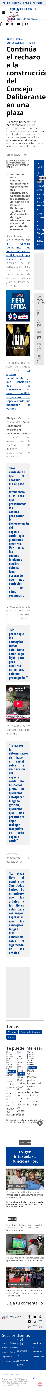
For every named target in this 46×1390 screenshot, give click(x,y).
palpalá (21, 1073)
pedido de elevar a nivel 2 (17, 1186)
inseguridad (12, 1071)
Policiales (37, 2)
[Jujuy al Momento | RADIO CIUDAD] (40, 1326)
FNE (11, 1356)
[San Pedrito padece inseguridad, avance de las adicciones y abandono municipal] (30, 1070)
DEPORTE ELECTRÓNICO (16, 1252)
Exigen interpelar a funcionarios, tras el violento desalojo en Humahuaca (25, 1163)
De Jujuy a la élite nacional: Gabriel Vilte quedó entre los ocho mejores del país (25, 1259)
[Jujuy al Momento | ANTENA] (40, 1321)
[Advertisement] (23, 992)
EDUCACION (22, 1351)
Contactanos (38, 1356)
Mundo (5, 1352)
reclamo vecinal (35, 1067)
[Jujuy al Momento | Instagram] (12, 24)
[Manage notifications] (40, 1384)
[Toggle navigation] (4, 12)
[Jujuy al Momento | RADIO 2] (35, 1326)
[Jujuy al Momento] (11, 1318)
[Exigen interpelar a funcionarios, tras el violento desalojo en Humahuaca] (25, 1133)
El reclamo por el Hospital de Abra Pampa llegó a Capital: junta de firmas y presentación (24, 1195)
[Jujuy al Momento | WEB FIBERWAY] (29, 1326)
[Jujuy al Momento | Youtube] (18, 24)
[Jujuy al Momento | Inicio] (43, 1334)
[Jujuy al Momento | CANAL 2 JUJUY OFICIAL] (35, 1321)
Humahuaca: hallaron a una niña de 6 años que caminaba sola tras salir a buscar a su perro (24, 1227)
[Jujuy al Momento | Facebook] (1, 24)
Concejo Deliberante (31, 1032)
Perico (11, 1037)
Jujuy (4, 1343)
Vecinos (12, 1032)
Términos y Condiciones (10, 1374)
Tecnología (14, 1361)
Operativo (12, 1219)
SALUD (20, 1365)
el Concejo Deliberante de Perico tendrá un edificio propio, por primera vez (18, 251)
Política (6, 2)
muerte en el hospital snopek (19, 1284)
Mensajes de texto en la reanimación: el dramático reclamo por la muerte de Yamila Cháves (25, 1293)
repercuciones (25, 1142)
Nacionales (6, 1347)
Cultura (13, 1352)
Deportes (26, 2)
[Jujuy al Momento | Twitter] (7, 24)
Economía (16, 2)
